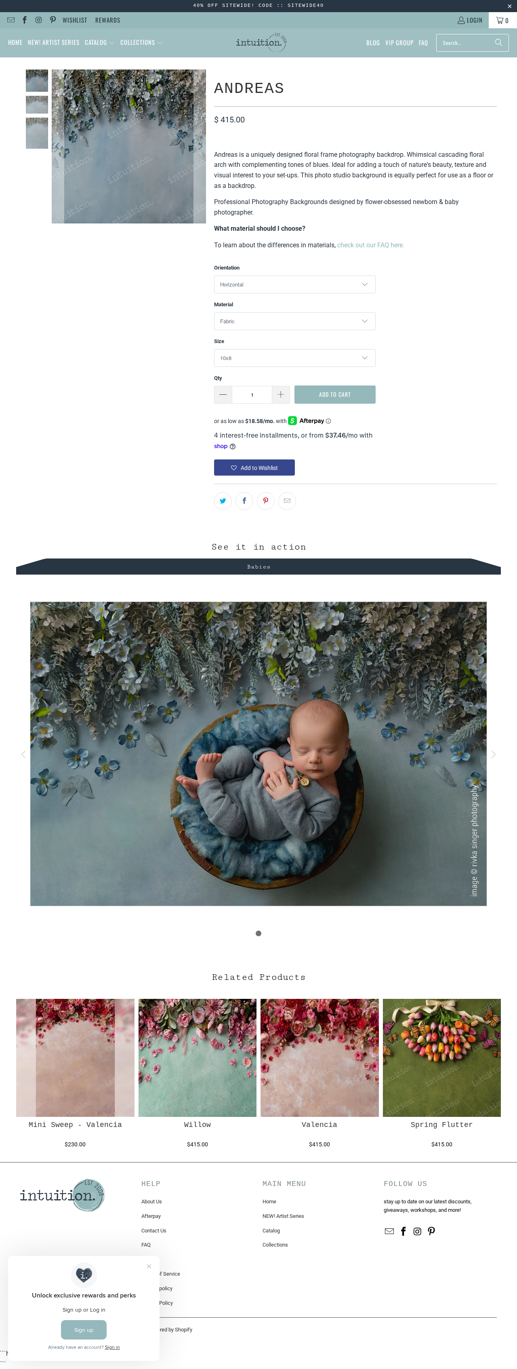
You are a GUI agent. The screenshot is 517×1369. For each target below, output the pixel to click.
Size (219, 341)
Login (475, 19)
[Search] (499, 43)
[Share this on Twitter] (223, 501)
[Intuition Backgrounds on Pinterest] (52, 20)
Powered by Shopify (169, 1330)
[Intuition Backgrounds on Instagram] (38, 20)
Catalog (271, 1231)
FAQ (146, 1245)
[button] (100, 42)
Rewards (107, 19)
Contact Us (153, 1231)
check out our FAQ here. (370, 245)
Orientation (227, 268)
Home (269, 1201)
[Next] (199, 147)
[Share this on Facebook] (244, 501)
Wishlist (75, 19)
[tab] (258, 565)
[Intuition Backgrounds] (261, 43)
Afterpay (151, 1216)
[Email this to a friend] (287, 501)
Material (223, 304)
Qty (218, 378)
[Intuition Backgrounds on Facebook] (24, 20)
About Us (151, 1201)
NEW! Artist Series (283, 1216)
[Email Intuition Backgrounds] (10, 20)
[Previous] (57, 147)
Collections (275, 1245)
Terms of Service (160, 1274)
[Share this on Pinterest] (266, 501)
